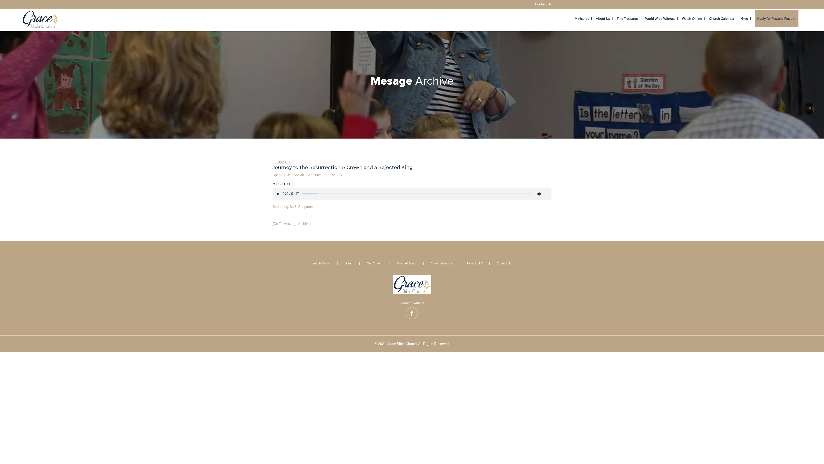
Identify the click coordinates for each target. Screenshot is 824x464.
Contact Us (543, 4)
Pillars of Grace (407, 263)
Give (744, 19)
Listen (349, 263)
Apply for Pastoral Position (776, 19)
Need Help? (475, 263)
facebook (412, 313)
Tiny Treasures (627, 19)
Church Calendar (721, 19)
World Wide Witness (660, 19)
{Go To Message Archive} (292, 224)
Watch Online (692, 19)
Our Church (374, 263)
